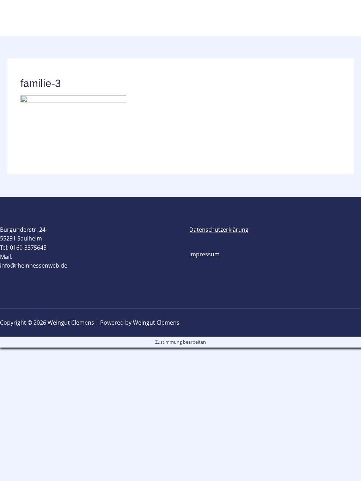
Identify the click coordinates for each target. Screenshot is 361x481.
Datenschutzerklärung (219, 229)
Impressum (204, 254)
